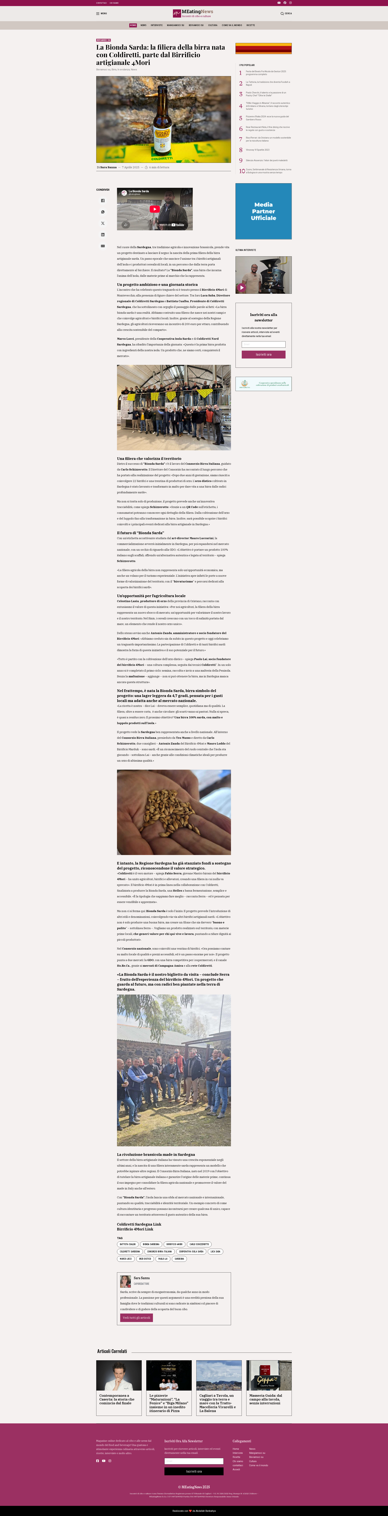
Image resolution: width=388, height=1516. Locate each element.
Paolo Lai (163, 1258)
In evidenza (123, 69)
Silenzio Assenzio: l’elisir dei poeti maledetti (267, 160)
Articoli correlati (112, 1351)
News (143, 25)
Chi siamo (114, 3)
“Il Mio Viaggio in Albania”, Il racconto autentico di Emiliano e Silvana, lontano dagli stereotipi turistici (268, 106)
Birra (114, 69)
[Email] (102, 246)
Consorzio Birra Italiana (159, 1251)
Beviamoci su (196, 25)
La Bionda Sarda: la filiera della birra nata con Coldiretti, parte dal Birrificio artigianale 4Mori (160, 54)
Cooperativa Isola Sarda (191, 1251)
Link (157, 1224)
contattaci (238, 1465)
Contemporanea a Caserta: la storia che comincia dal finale (116, 1399)
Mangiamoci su (175, 25)
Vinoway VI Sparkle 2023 (257, 150)
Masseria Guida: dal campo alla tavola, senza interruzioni (265, 1399)
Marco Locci (126, 1258)
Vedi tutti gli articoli (136, 1317)
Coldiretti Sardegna (130, 1251)
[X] (102, 223)
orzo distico (145, 1258)
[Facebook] (102, 200)
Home (133, 25)
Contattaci (101, 3)
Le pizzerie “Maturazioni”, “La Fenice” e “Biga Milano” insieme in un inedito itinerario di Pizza (168, 1403)
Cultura (212, 25)
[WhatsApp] (102, 212)
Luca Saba (215, 1251)
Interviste (156, 25)
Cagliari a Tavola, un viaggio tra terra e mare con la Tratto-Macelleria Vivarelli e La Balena (217, 1403)
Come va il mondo (232, 25)
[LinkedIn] (102, 234)
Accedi (236, 1469)
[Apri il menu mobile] (97, 13)
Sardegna (179, 1258)
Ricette (251, 25)
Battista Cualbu (128, 1244)
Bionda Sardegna (151, 1244)
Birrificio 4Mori (174, 1244)
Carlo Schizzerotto (199, 1244)
